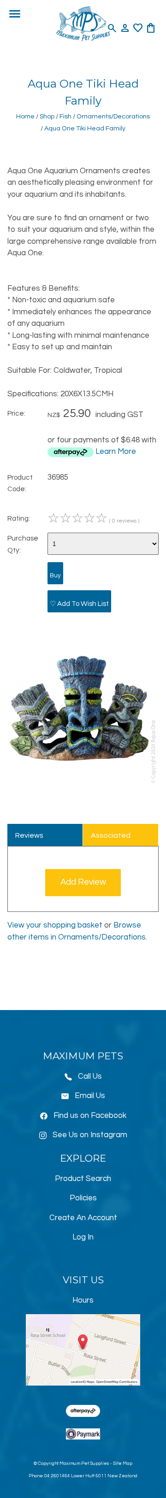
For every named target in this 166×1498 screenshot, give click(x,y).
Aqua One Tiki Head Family (84, 128)
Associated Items (110, 839)
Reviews (29, 835)
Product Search (83, 1179)
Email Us (90, 1096)
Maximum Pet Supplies (84, 1463)
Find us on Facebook (89, 1115)
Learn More (115, 451)
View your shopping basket (54, 925)
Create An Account (83, 1218)
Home (25, 116)
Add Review (83, 882)
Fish (65, 116)
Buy (55, 575)
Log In (83, 1237)
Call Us (90, 1076)
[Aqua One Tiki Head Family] (83, 783)
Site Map (122, 1463)
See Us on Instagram (90, 1135)
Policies (83, 1198)
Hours (83, 1300)
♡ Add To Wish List (79, 603)
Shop (47, 116)
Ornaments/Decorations (113, 116)
